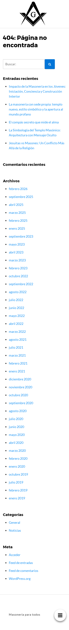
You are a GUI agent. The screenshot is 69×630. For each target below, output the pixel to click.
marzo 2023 (17, 260)
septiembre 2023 (21, 236)
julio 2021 (16, 347)
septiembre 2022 (21, 284)
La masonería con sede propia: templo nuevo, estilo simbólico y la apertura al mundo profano (36, 109)
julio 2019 (16, 482)
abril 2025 (16, 205)
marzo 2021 (17, 355)
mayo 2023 (17, 244)
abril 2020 (16, 443)
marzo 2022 (17, 331)
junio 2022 (16, 308)
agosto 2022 (17, 292)
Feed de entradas (21, 563)
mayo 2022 (17, 316)
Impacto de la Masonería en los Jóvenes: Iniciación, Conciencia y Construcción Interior (37, 91)
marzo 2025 (17, 212)
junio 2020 (16, 427)
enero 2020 (17, 466)
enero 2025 (17, 228)
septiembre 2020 (21, 403)
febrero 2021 (18, 363)
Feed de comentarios (23, 571)
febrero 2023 (18, 268)
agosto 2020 (17, 411)
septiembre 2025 (21, 197)
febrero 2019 (18, 490)
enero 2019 (17, 498)
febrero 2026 (18, 189)
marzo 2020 (17, 450)
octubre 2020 (18, 395)
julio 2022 (16, 300)
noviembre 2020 (20, 387)
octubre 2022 (18, 276)
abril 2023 (16, 252)
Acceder (14, 555)
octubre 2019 (18, 474)
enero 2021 (17, 371)
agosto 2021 (17, 339)
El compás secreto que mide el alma (34, 122)
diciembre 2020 (20, 379)
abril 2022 (16, 324)
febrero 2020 (18, 458)
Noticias (15, 530)
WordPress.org (20, 579)
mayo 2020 (17, 435)
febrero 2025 (18, 220)
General (14, 522)
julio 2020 (16, 419)
